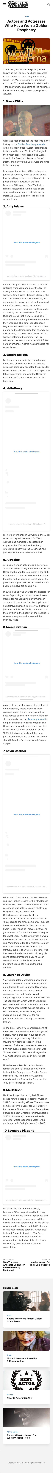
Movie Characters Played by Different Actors (22, 1359)
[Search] (48, 4)
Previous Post (14, 1265)
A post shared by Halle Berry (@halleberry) (26, 524)
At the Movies (13, 1432)
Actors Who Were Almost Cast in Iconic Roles (24, 1320)
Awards (10, 1395)
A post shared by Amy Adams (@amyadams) (26, 276)
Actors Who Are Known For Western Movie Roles (21, 1436)
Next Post (40, 1262)
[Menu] (4, 4)
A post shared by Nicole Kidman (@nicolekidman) (26, 697)
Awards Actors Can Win (19, 1398)
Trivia (26, 17)
